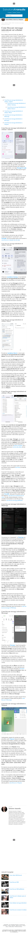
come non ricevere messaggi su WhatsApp (13, 606)
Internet (18, 12)
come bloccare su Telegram (15, 782)
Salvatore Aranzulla (5, 31)
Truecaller (6, 494)
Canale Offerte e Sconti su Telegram (14, 19)
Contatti (9, 925)
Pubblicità (13, 925)
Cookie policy (11, 926)
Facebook (22, 668)
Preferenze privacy (18, 926)
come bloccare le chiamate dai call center (10, 240)
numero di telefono (18, 445)
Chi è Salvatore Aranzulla (14, 924)
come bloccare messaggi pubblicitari (14, 500)
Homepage (6, 924)
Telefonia (14, 12)
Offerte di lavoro (19, 925)
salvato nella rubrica (17, 447)
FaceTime (17, 467)
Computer (10, 12)
